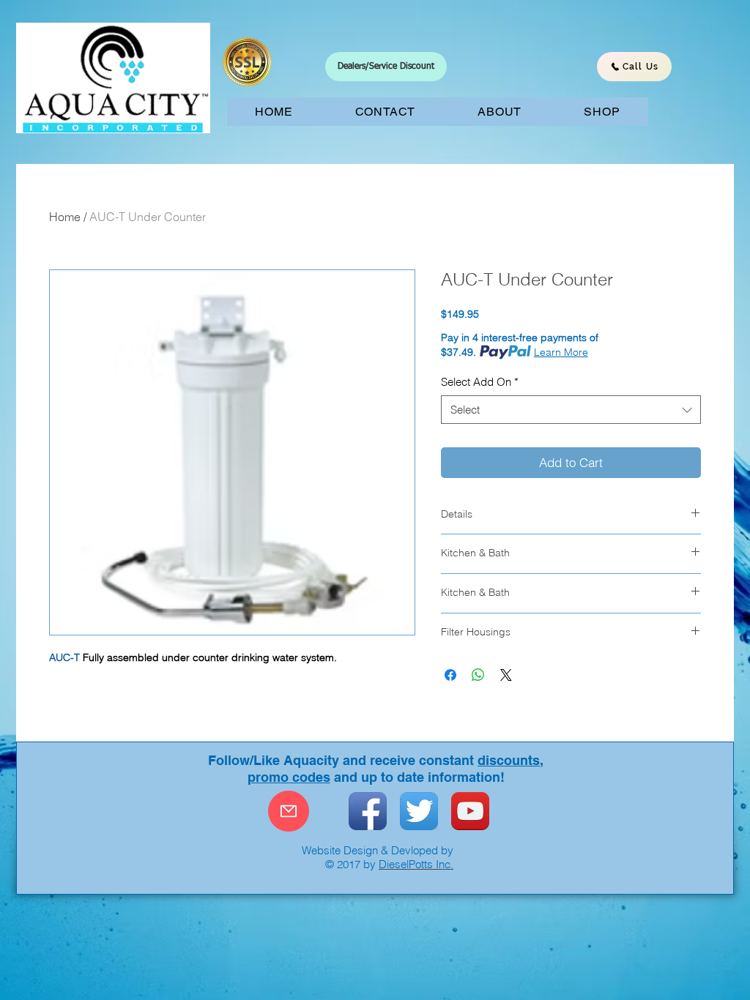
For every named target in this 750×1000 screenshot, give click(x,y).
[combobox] (571, 409)
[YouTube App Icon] (470, 811)
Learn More (561, 352)
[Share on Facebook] (450, 675)
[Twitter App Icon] (419, 811)
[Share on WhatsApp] (478, 675)
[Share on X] (506, 675)
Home (65, 216)
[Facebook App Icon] (368, 811)
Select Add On (480, 382)
